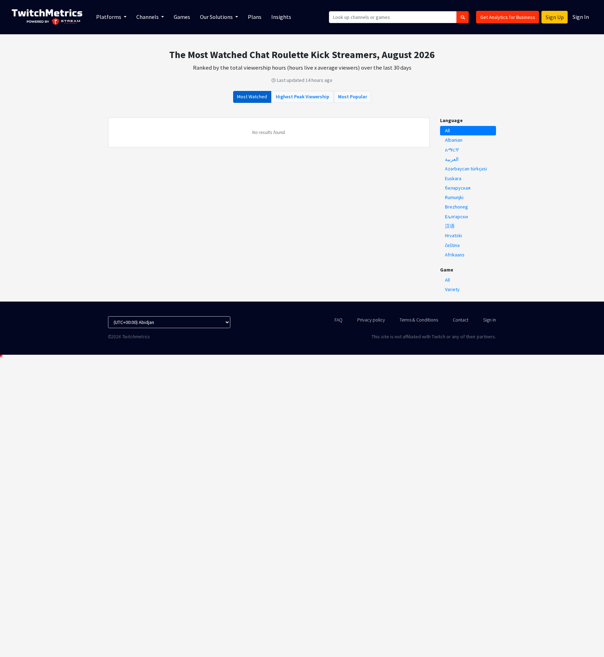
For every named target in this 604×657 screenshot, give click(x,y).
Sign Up (555, 17)
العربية (452, 159)
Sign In (581, 16)
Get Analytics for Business (507, 17)
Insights (281, 16)
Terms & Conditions (419, 320)
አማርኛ (452, 150)
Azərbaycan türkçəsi (466, 168)
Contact (460, 320)
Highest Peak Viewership (302, 96)
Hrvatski (453, 235)
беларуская (457, 188)
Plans (254, 16)
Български (456, 216)
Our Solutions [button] (217, 16)
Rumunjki (454, 197)
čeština (452, 245)
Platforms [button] (109, 16)
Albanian (453, 140)
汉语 (450, 226)
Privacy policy (371, 320)
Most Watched (252, 96)
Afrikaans (455, 255)
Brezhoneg (456, 207)
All (447, 130)
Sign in (489, 320)
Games (182, 16)
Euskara (453, 178)
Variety (452, 289)
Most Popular (352, 96)
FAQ (339, 320)
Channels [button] (148, 16)
